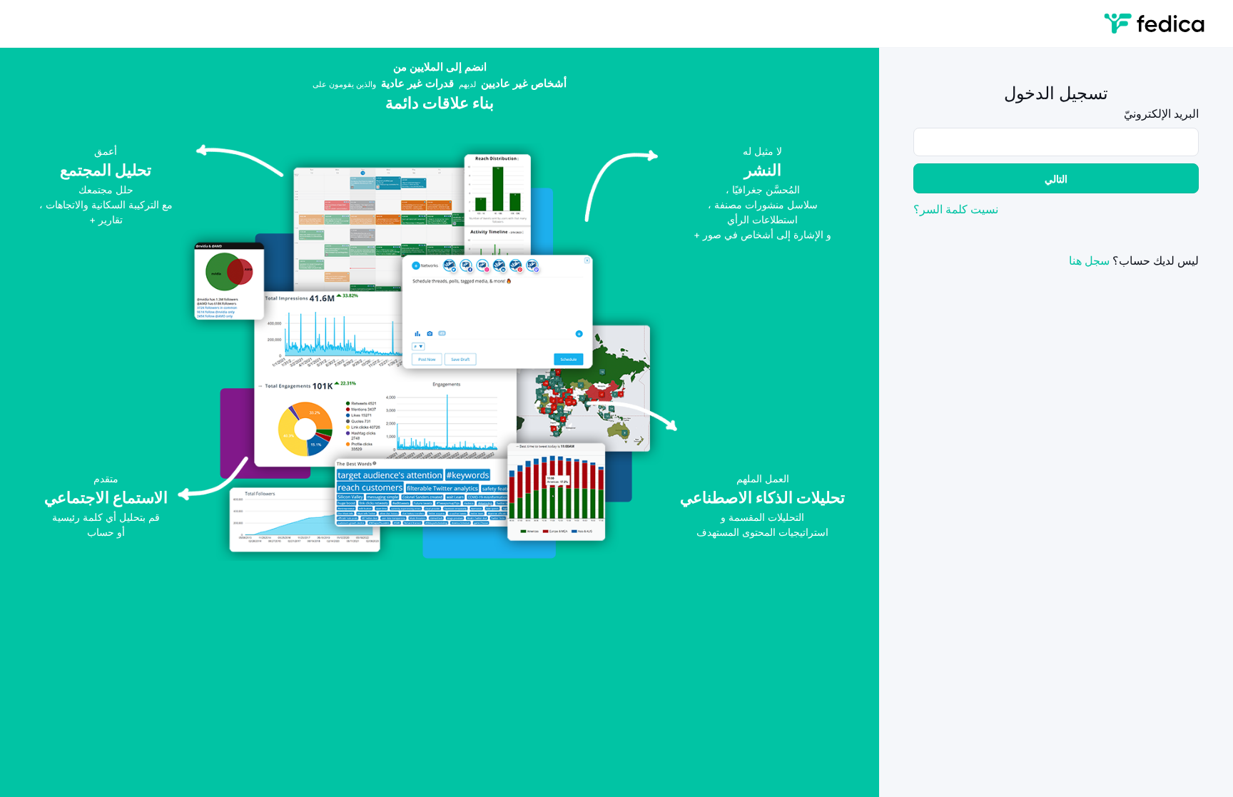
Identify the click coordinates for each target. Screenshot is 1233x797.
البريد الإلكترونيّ (1161, 113)
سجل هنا (1089, 260)
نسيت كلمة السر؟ (955, 209)
